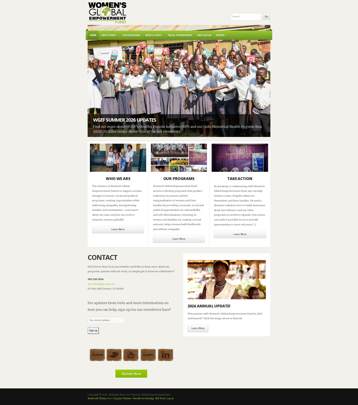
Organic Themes (123, 398)
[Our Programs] (179, 158)
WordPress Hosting (143, 398)
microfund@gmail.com (101, 283)
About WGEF (107, 37)
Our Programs (131, 35)
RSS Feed (160, 398)
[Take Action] (240, 158)
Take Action (204, 35)
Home (93, 35)
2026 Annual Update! (209, 306)
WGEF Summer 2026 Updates (124, 120)
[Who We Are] (118, 158)
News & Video (152, 37)
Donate (220, 35)
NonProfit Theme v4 (99, 398)
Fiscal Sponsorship (180, 35)
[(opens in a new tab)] (179, 81)
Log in (170, 398)
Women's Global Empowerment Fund (155, 13)
